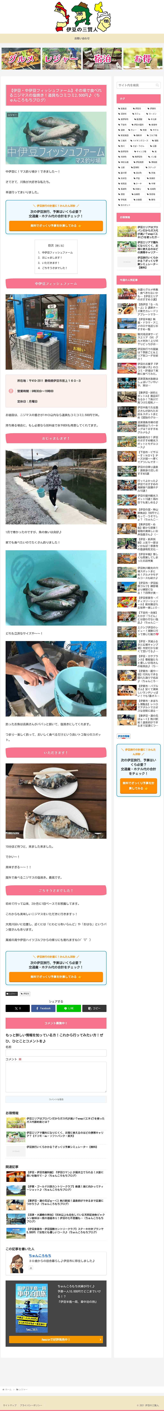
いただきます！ (51, 263)
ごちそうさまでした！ (55, 268)
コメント (14, 1059)
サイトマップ (9, 1405)
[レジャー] (61, 59)
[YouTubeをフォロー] (31, 1268)
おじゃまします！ (52, 257)
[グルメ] (21, 59)
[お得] (142, 59)
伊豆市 (26, 994)
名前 (8, 1046)
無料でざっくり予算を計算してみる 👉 (56, 225)
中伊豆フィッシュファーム (57, 252)
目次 (51, 245)
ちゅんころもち (40, 1255)
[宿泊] (102, 59)
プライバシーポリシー (31, 1405)
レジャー (13, 994)
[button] (94, 1008)
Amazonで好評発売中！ (56, 1339)
